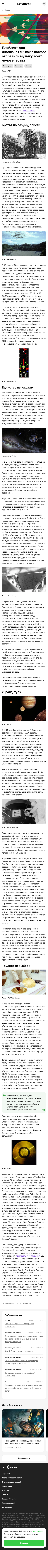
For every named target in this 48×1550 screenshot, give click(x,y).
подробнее (38, 1531)
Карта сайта (7, 1507)
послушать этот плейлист (28, 1256)
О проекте (6, 1474)
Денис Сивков (28, 110)
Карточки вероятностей (12, 1478)
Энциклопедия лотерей (11, 1482)
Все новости (24, 1458)
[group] (23, 1430)
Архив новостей (8, 1503)
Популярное (7, 66)
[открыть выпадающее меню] (3, 3)
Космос (28, 66)
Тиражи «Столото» (9, 1499)
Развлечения (7, 1486)
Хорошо (24, 1543)
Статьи (5, 1495)
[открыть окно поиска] (44, 4)
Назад (7, 10)
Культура (18, 66)
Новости (5, 1490)
